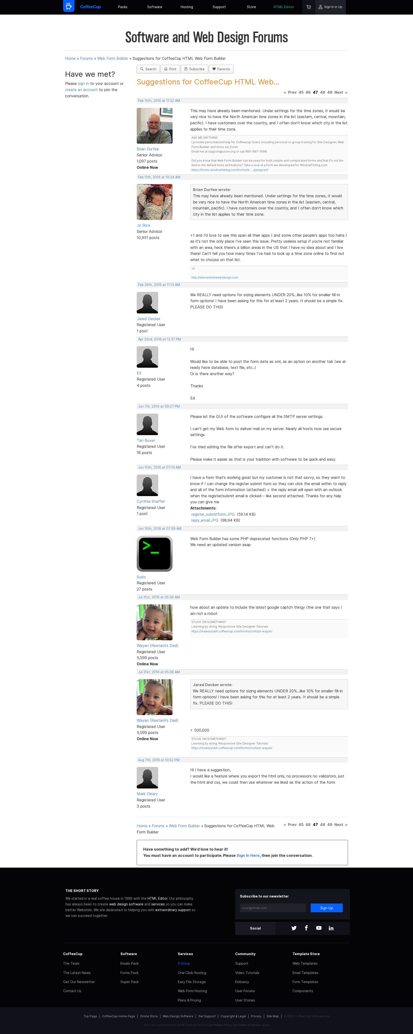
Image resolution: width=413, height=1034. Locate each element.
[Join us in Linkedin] (331, 928)
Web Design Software (178, 1016)
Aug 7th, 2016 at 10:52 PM (158, 760)
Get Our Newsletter (79, 982)
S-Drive (184, 963)
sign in (84, 83)
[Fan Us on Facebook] (306, 928)
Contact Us (72, 991)
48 (322, 92)
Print (171, 69)
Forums (86, 58)
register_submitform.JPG (213, 514)
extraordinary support (173, 910)
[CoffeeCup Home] (90, 7)
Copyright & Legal (233, 1016)
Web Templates (305, 963)
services (158, 904)
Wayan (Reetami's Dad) (158, 645)
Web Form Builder (112, 58)
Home (70, 58)
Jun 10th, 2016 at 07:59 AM (159, 529)
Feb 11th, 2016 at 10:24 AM (159, 177)
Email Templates (305, 973)
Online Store (149, 1016)
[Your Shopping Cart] (308, 7)
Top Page (90, 1016)
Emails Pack (129, 963)
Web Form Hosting (192, 991)
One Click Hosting (192, 973)
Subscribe (196, 69)
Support (219, 7)
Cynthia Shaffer (151, 501)
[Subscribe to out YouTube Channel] (319, 928)
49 (329, 92)
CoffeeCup (72, 954)
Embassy (242, 982)
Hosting (187, 7)
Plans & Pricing (189, 1000)
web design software (126, 904)
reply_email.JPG (204, 520)
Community (245, 954)
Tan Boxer (146, 440)
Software (154, 7)
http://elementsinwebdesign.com (214, 277)
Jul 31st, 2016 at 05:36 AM (159, 597)
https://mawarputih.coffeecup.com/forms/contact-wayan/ (231, 631)
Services (185, 954)
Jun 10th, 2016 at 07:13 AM (159, 467)
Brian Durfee (148, 149)
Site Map (272, 1016)
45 (301, 92)
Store (251, 7)
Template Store (306, 954)
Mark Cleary (147, 793)
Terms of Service (250, 1025)
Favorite (223, 69)
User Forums (245, 991)
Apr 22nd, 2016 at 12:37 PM (159, 339)
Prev (292, 92)
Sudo (141, 576)
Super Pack (129, 982)
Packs (122, 7)
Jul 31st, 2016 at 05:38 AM (159, 672)
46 (308, 92)
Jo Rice (143, 225)
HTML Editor (283, 7)
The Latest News (77, 973)
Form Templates (305, 982)
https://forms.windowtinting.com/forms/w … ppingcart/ (229, 170)
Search (149, 69)
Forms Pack (129, 973)
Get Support (207, 1016)
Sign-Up (326, 908)
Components (303, 991)
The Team (71, 963)
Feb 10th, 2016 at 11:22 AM (159, 101)
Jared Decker (148, 318)
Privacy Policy (223, 1025)
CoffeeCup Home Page (118, 1016)
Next (338, 92)
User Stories (245, 1000)
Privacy (256, 1016)
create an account (81, 89)
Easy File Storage (192, 982)
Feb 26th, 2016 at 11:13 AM (159, 285)
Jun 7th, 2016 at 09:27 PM (159, 406)
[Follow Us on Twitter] (294, 928)
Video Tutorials (247, 973)
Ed (139, 373)
